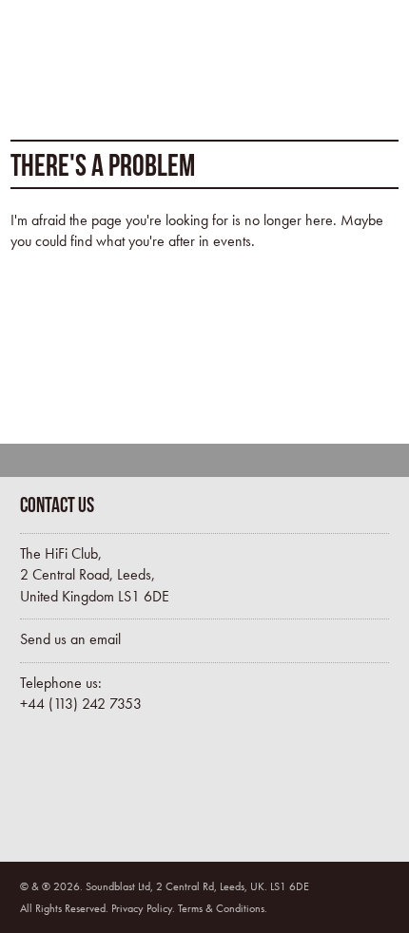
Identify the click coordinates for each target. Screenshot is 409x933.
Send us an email (70, 639)
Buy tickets (101, 790)
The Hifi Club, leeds (88, 62)
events (232, 241)
